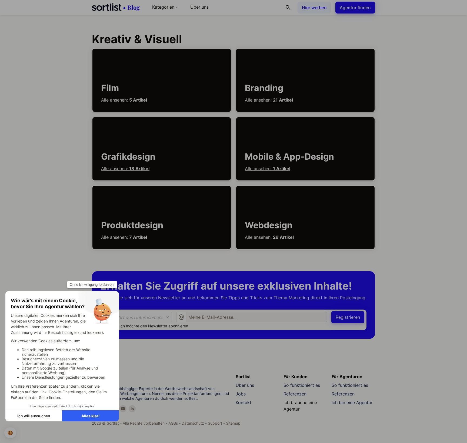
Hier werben (314, 7)
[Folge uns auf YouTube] (122, 408)
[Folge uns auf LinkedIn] (132, 408)
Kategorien (165, 7)
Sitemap (233, 423)
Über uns (199, 7)
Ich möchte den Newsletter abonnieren (153, 326)
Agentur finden (355, 7)
